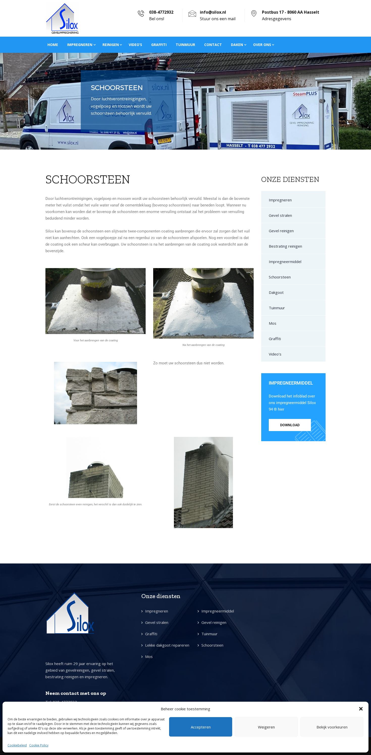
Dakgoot (276, 292)
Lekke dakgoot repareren (167, 645)
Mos (272, 323)
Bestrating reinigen (285, 246)
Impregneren (79, 44)
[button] (360, 708)
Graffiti (159, 44)
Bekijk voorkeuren (332, 726)
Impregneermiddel (285, 261)
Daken (237, 44)
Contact (213, 44)
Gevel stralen (280, 215)
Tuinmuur (185, 44)
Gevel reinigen (281, 230)
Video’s (135, 44)
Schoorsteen (280, 276)
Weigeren (266, 726)
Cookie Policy (38, 745)
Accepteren (201, 726)
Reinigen (110, 44)
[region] (185, 101)
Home (52, 44)
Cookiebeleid (17, 745)
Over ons (262, 44)
